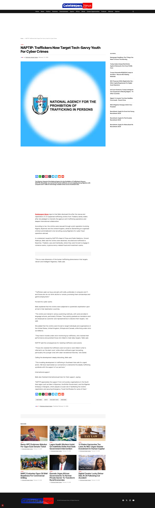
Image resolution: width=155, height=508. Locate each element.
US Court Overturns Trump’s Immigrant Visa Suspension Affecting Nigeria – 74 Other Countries (121, 91)
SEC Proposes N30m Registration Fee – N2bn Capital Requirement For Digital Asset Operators (121, 83)
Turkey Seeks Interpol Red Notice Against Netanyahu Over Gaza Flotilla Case (121, 66)
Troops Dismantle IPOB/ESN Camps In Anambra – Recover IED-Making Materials (121, 74)
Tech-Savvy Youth (54, 399)
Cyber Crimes (39, 399)
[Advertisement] (49, 24)
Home (22, 38)
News (22, 44)
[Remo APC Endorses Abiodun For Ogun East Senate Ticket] (34, 433)
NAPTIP (46, 399)
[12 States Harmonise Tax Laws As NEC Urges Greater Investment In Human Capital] (92, 433)
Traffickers (63, 399)
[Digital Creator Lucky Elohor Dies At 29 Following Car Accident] (92, 462)
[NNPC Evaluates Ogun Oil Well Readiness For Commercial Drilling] (34, 462)
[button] (133, 11)
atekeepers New (42, 214)
